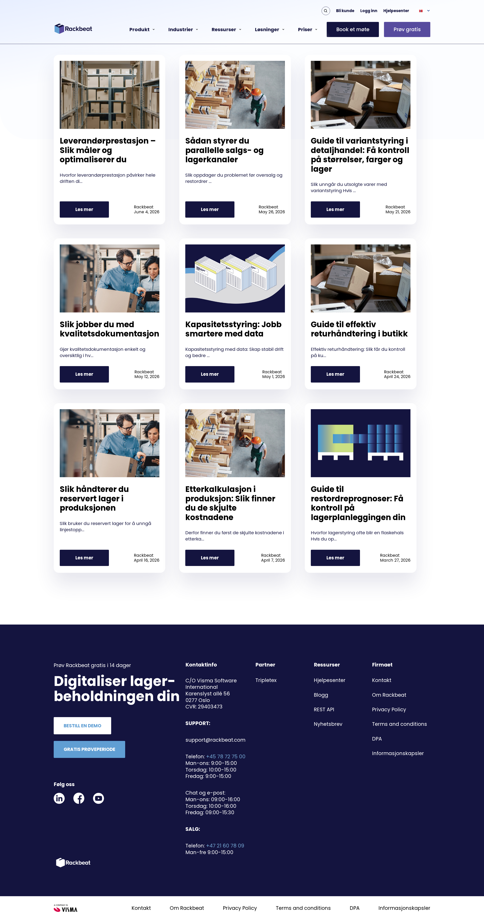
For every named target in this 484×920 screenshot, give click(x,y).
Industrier (180, 29)
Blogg (321, 694)
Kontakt (381, 680)
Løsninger (267, 29)
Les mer (84, 209)
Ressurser (224, 29)
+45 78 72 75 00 (225, 756)
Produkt (139, 29)
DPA (377, 738)
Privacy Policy (389, 709)
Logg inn (368, 10)
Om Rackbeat (389, 694)
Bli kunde (345, 10)
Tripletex (266, 680)
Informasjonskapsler (398, 753)
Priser (305, 29)
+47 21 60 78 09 (225, 845)
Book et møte (352, 29)
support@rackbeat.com (215, 739)
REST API (324, 709)
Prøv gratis (407, 29)
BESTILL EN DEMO (82, 726)
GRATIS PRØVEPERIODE (89, 749)
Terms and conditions (399, 724)
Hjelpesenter (396, 10)
